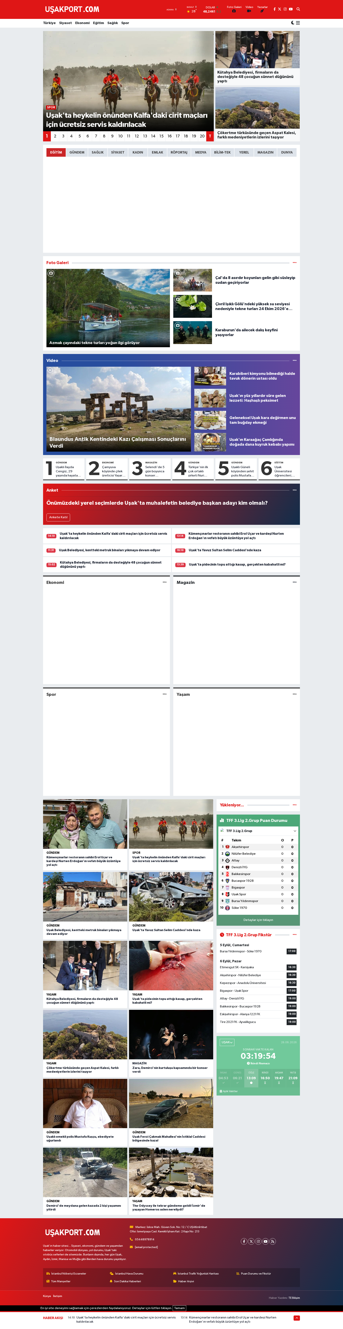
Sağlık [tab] (98, 152)
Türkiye (49, 23)
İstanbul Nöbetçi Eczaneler (68, 1273)
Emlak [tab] (157, 152)
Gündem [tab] (76, 152)
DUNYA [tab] (287, 152)
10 (120, 136)
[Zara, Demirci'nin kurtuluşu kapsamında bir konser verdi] (171, 1034)
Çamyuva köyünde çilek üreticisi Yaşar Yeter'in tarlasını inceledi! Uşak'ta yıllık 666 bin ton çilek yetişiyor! (112, 472)
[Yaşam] (295, 694)
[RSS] (272, 1241)
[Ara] (298, 9)
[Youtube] (265, 1241)
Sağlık (112, 23)
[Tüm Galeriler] (295, 262)
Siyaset (65, 23)
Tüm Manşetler (60, 1281)
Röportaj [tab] (179, 152)
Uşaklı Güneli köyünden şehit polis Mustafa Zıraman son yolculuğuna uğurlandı (242, 472)
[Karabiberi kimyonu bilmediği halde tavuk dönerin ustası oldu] (210, 376)
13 (145, 136)
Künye (47, 1296)
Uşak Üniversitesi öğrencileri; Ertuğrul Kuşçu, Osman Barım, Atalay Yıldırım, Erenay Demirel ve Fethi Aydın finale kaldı (286, 472)
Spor (125, 23)
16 (170, 136)
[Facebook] (244, 1241)
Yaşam (183, 694)
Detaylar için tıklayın (258, 920)
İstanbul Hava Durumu (129, 1273)
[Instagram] (258, 1241)
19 (194, 136)
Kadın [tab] (138, 152)
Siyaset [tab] (117, 152)
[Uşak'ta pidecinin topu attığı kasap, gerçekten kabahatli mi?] (171, 965)
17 (178, 136)
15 (161, 136)
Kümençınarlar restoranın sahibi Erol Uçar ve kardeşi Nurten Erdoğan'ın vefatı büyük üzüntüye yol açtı (83, 861)
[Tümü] (295, 490)
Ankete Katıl (58, 517)
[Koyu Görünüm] (292, 23)
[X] (251, 1241)
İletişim (57, 1296)
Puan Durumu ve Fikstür (256, 1273)
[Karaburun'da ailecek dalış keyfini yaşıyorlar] (192, 332)
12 (137, 136)
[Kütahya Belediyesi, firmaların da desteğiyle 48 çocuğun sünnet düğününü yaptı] (85, 965)
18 (186, 136)
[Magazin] (295, 582)
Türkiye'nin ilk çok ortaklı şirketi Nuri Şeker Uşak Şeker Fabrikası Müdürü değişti (199, 472)
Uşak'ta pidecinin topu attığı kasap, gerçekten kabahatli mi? (237, 564)
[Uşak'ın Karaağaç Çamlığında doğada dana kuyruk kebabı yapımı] (210, 442)
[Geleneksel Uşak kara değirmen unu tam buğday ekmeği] (210, 420)
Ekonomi (82, 23)
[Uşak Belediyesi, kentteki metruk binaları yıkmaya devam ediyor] (85, 897)
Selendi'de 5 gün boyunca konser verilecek (155, 472)
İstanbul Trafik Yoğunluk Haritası (198, 1273)
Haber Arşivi (186, 1281)
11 (128, 136)
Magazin (151, 462)
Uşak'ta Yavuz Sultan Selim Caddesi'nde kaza (225, 550)
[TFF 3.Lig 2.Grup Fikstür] (295, 935)
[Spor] (165, 694)
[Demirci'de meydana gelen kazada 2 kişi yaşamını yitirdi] (85, 1172)
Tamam (179, 1308)
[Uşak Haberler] (73, 9)
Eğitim (98, 23)
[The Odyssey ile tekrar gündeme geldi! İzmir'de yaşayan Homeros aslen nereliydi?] (171, 1172)
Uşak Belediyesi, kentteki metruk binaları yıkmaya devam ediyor (109, 550)
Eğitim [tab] (56, 152)
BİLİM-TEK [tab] (222, 152)
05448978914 (144, 1239)
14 (153, 136)
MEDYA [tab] (200, 152)
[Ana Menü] (297, 23)
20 (202, 136)
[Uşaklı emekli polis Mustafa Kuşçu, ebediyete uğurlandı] (85, 1103)
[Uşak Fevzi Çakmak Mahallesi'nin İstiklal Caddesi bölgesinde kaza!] (171, 1103)
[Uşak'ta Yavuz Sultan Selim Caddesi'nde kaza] (171, 897)
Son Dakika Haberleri (127, 1281)
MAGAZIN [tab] (265, 152)
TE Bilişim (294, 1297)
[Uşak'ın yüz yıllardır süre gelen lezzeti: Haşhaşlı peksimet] (210, 398)
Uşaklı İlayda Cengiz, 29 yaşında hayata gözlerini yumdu (68, 472)
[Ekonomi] (165, 582)
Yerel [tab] (244, 152)
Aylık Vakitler (230, 1091)
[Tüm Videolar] (295, 360)
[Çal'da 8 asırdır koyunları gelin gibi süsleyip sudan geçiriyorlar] (192, 280)
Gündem (61, 462)
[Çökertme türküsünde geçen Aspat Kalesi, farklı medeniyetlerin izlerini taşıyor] (85, 1034)
